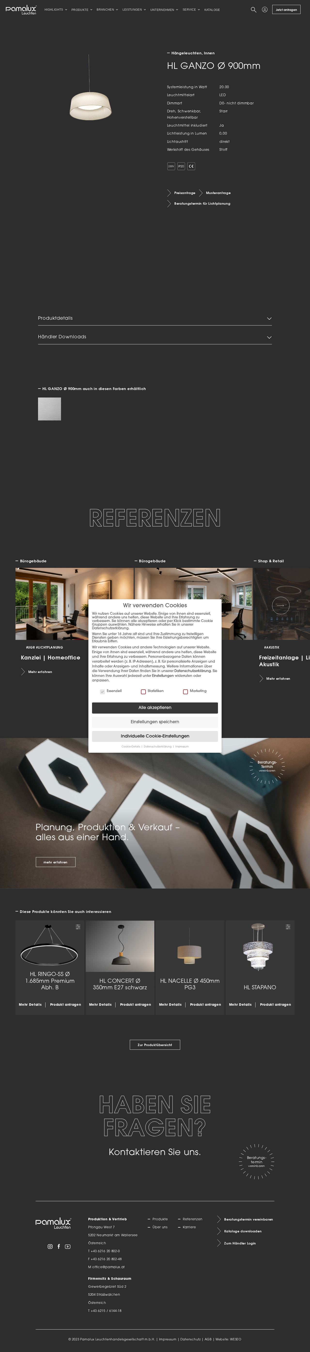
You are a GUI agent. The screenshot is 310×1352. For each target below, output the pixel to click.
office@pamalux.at (108, 1267)
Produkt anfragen (65, 1004)
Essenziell (114, 691)
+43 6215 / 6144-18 (106, 1311)
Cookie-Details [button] (131, 746)
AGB (208, 1339)
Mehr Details (30, 1004)
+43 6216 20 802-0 (105, 1251)
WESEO (235, 1339)
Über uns (160, 1227)
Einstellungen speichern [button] (155, 722)
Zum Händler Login (240, 1243)
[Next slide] (281, 606)
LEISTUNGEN (132, 9)
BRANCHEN (105, 9)
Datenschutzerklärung (192, 671)
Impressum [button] (182, 746)
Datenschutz (190, 1339)
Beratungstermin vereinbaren (248, 1219)
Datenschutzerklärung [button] (158, 746)
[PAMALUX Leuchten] (21, 9)
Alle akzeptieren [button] (155, 708)
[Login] (265, 9)
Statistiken (156, 691)
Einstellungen (163, 676)
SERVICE (189, 9)
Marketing (198, 691)
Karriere (189, 1227)
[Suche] (254, 9)
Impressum (168, 1339)
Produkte (160, 1219)
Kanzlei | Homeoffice (50, 657)
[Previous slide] (29, 606)
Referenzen (192, 1219)
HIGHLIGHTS (54, 9)
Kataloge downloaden (243, 1231)
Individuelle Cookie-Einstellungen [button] (155, 736)
